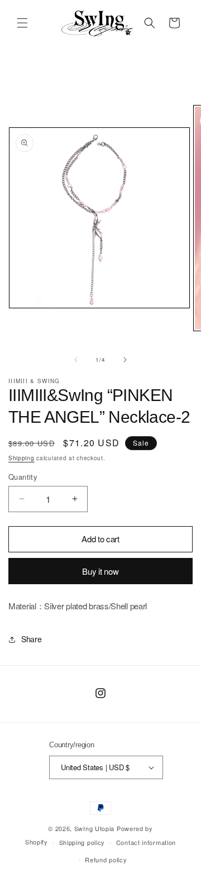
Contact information (146, 842)
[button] (22, 23)
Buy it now (100, 571)
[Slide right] (125, 359)
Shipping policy (82, 842)
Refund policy (106, 859)
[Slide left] (76, 359)
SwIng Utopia (94, 828)
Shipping (21, 458)
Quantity (22, 476)
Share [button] (31, 639)
